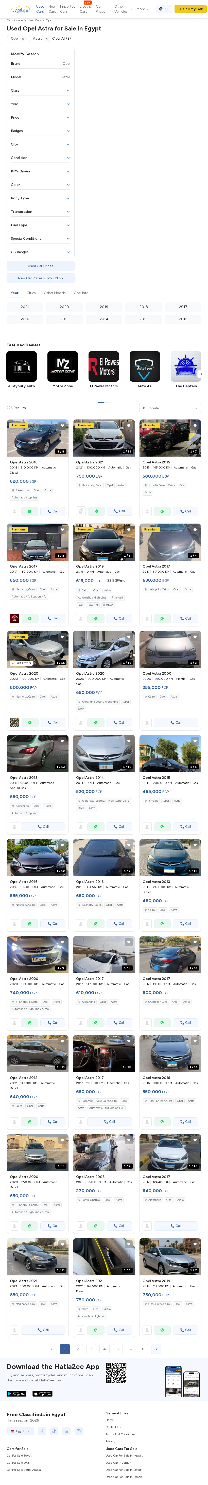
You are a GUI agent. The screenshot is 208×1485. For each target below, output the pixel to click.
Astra (48, 490)
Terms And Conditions (120, 1434)
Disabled (108, 605)
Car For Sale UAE (18, 1462)
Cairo (85, 590)
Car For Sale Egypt (19, 1455)
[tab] (15, 293)
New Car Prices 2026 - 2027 (41, 278)
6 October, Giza (157, 1002)
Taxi (80, 605)
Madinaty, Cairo (25, 1304)
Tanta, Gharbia (91, 1200)
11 (143, 1349)
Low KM (93, 605)
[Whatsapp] (29, 511)
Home (110, 1420)
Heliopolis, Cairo (92, 485)
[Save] (62, 426)
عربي (166, 8)
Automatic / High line (92, 1316)
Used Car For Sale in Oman (124, 1477)
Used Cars (40, 9)
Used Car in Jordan (118, 1462)
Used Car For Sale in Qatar (123, 1470)
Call (55, 511)
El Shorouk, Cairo (27, 1002)
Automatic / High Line (92, 597)
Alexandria (22, 490)
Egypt (20, 1431)
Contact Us (113, 1427)
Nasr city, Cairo (25, 589)
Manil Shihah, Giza (160, 1101)
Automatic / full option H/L (29, 596)
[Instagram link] (79, 1431)
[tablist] (104, 293)
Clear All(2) (61, 38)
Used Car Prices (40, 266)
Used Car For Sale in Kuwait (124, 1455)
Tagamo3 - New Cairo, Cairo (99, 1101)
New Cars (52, 9)
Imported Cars (68, 9)
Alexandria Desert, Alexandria (100, 701)
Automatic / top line (24, 497)
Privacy (110, 1441)
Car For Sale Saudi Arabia (24, 1470)
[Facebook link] (42, 1431)
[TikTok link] (54, 1431)
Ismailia (153, 800)
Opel (37, 490)
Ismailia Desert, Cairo (161, 485)
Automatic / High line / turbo (30, 1009)
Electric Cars (86, 9)
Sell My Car (193, 9)
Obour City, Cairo (159, 1304)
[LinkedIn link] (66, 1431)
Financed (117, 597)
